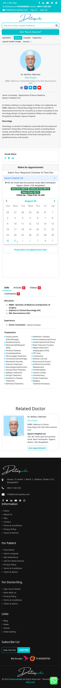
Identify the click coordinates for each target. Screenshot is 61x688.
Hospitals (27, 38)
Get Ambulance (10, 557)
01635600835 (23, 6)
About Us (7, 514)
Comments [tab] (11, 293)
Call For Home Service (13, 561)
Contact (7, 521)
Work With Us (9, 592)
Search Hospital (10, 553)
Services (26, 41)
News (6, 624)
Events (6, 628)
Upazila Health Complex (11, 41)
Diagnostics (37, 38)
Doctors (18, 38)
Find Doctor (8, 549)
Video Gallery (9, 631)
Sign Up (44, 9)
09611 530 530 (44, 6)
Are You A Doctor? (30, 32)
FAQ (5, 518)
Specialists (6, 38)
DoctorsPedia (15, 679)
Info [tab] (6, 287)
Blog (5, 620)
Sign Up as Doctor (12, 589)
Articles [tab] (19, 287)
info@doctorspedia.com (16, 9)
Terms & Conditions (12, 525)
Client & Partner (11, 532)
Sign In (33, 9)
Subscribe (24, 650)
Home (6, 510)
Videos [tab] (35, 287)
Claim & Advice (10, 572)
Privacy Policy (9, 529)
